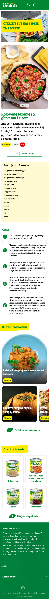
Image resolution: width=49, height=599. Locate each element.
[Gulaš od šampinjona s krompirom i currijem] (24, 383)
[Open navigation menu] (42, 5)
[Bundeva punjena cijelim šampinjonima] (19, 420)
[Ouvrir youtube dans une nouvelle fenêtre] (22, 588)
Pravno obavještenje (25, 593)
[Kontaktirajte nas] (28, 5)
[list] (24, 404)
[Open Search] (34, 5)
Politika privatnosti (39, 593)
